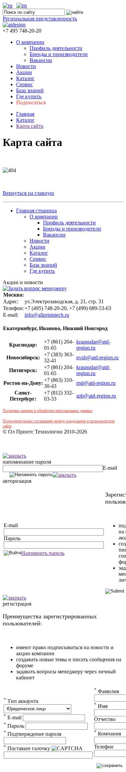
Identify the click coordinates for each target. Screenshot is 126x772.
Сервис (24, 84)
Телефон (104, 747)
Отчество (105, 719)
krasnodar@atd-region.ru (93, 345)
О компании (30, 42)
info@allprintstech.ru (47, 315)
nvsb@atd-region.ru (97, 357)
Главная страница (36, 210)
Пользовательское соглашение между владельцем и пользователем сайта (59, 423)
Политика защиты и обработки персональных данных (47, 410)
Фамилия (106, 691)
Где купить (28, 96)
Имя (101, 706)
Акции (24, 72)
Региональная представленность (40, 18)
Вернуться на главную (28, 193)
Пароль (12, 538)
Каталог (25, 78)
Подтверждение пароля (32, 734)
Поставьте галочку (27, 748)
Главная (25, 114)
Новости (26, 66)
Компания (107, 733)
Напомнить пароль (43, 553)
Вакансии (41, 60)
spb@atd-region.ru (96, 396)
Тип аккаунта (21, 701)
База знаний (30, 90)
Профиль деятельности (56, 48)
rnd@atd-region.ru (96, 383)
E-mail (110, 468)
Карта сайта (29, 126)
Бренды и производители (59, 54)
